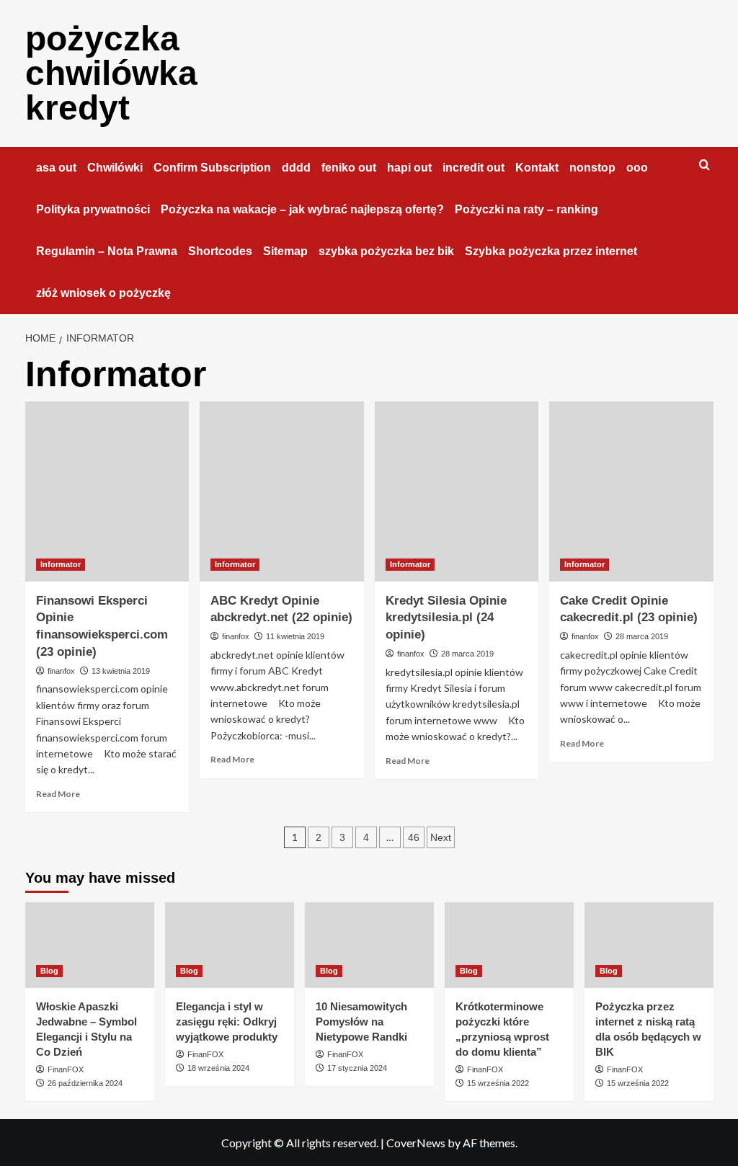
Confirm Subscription (212, 167)
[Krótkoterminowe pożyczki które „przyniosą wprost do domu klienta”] (509, 945)
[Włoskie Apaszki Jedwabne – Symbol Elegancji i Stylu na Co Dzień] (89, 945)
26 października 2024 (85, 1083)
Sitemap (285, 251)
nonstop (592, 167)
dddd (296, 167)
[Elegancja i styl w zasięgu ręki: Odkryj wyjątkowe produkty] (229, 945)
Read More (58, 793)
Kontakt (537, 167)
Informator (60, 564)
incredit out (473, 167)
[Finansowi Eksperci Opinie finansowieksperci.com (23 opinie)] (107, 491)
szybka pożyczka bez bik (386, 251)
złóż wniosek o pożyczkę (103, 293)
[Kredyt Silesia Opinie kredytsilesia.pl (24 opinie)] (457, 491)
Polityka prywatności (93, 209)
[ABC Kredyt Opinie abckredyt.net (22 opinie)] (282, 491)
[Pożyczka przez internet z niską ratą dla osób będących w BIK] (648, 945)
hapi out (409, 167)
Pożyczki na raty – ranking (526, 209)
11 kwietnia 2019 (295, 636)
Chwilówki (115, 167)
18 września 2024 (218, 1068)
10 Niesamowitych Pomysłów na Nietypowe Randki (361, 1021)
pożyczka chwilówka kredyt (111, 73)
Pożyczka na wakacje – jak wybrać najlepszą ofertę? (302, 209)
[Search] (704, 165)
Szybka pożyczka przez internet (551, 251)
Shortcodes (220, 251)
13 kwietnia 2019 (121, 671)
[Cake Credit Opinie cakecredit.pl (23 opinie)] (631, 491)
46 (413, 837)
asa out (56, 167)
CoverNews (415, 1142)
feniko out (348, 167)
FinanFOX (66, 1069)
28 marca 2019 (467, 653)
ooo (637, 167)
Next (440, 837)
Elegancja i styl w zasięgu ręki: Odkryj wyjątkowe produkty (226, 1021)
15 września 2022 (498, 1083)
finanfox (61, 671)
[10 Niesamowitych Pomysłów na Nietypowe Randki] (369, 945)
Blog (49, 970)
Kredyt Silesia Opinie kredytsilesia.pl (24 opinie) (446, 618)
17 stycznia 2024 (357, 1068)
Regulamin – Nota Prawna (106, 251)
